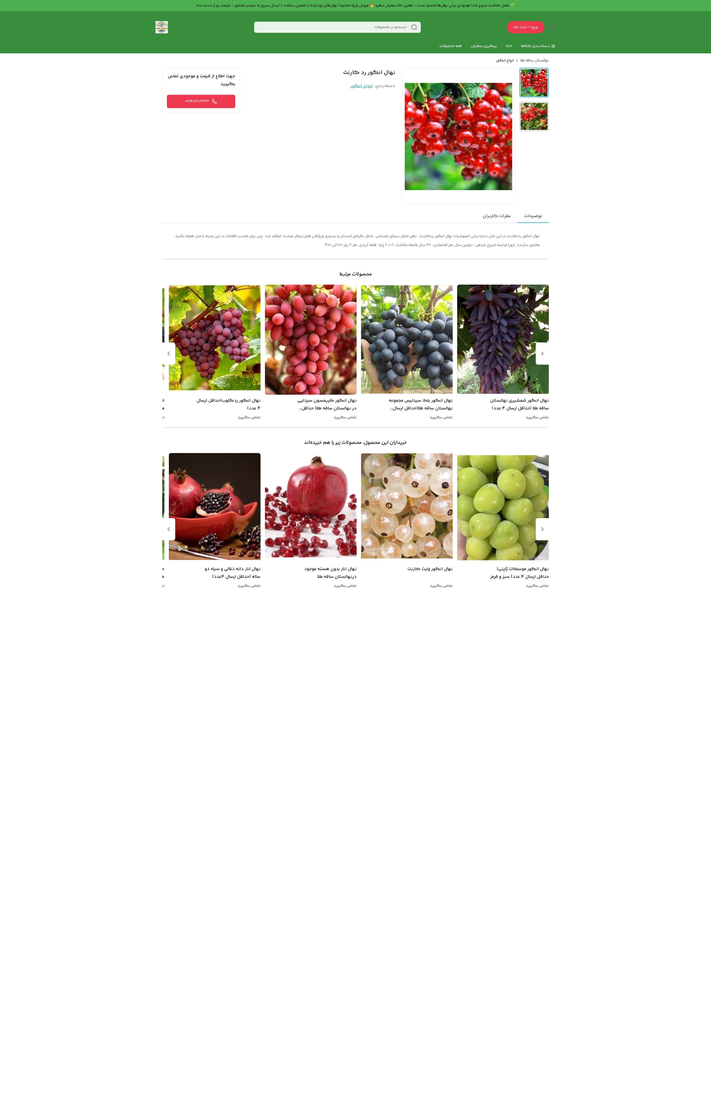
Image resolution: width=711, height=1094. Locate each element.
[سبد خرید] (552, 27)
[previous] (542, 353)
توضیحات (533, 216)
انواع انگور (505, 60)
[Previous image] (410, 135)
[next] (168, 353)
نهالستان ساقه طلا (534, 60)
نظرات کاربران (497, 216)
